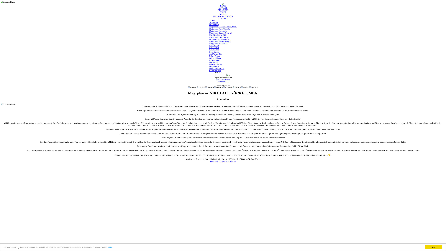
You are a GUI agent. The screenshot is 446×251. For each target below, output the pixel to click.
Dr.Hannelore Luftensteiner (219, 39)
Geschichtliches (215, 71)
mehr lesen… (223, 82)
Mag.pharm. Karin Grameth (219, 29)
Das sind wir (214, 25)
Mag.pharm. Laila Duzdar (218, 37)
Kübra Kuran (214, 50)
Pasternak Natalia (215, 64)
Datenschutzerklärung (228, 161)
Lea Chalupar (214, 46)
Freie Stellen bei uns (216, 69)
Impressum (214, 161)
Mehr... (111, 247)
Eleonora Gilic (214, 60)
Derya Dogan (214, 67)
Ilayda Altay (213, 62)
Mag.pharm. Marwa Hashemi (220, 41)
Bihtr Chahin (214, 52)
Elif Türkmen (214, 48)
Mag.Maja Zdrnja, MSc (218, 35)
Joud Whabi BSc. (215, 54)
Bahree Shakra (214, 56)
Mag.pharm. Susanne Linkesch (220, 33)
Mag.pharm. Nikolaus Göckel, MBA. (223, 27)
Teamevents (213, 23)
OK (433, 247)
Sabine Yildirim (215, 58)
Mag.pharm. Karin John (218, 31)
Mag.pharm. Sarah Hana (218, 44)
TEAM (212, 20)
